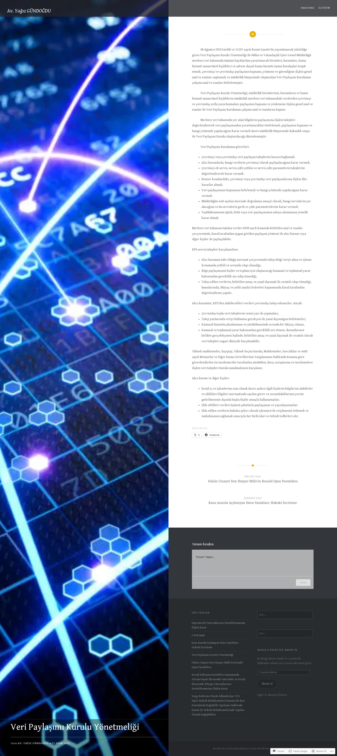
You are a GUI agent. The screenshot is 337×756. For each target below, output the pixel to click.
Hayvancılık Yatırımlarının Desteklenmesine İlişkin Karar (218, 625)
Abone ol (267, 683)
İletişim (324, 7)
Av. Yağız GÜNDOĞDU (29, 11)
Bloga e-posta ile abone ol (277, 650)
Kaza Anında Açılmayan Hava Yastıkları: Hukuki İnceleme (215, 645)
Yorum (303, 582)
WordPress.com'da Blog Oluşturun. (231, 748)
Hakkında (307, 7)
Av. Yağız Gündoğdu (33, 743)
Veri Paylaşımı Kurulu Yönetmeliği (212, 655)
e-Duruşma (198, 635)
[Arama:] (284, 614)
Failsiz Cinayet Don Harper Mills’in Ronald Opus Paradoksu (217, 665)
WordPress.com (265, 748)
